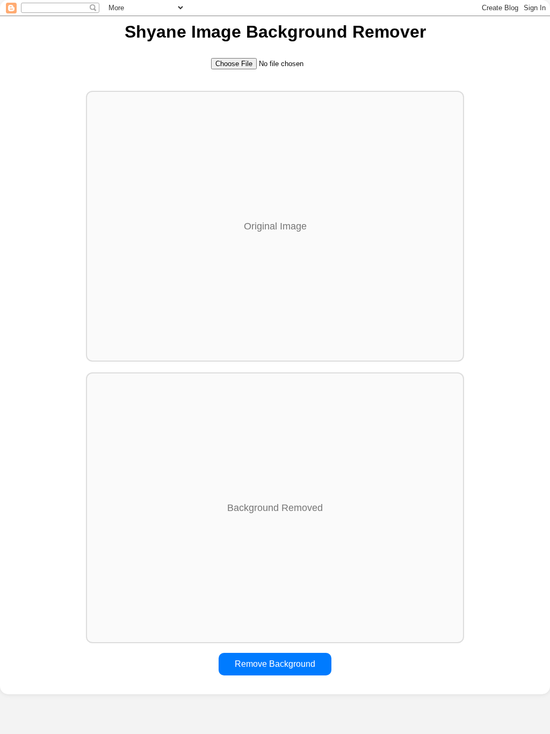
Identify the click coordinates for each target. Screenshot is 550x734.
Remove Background (275, 663)
